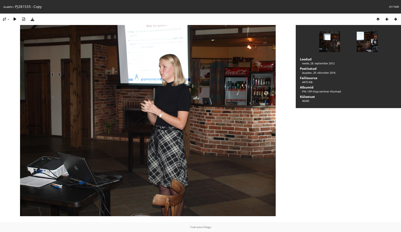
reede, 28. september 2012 (318, 63)
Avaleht (8, 7)
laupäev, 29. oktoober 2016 (318, 73)
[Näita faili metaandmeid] (23, 19)
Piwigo (207, 227)
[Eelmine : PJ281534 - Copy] (386, 19)
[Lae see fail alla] (32, 19)
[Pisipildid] (378, 19)
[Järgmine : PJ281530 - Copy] (395, 19)
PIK (304, 91)
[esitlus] (14, 19)
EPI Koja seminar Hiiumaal (324, 91)
